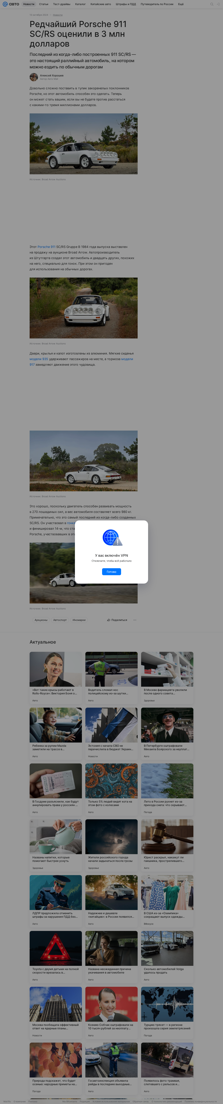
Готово (111, 571)
